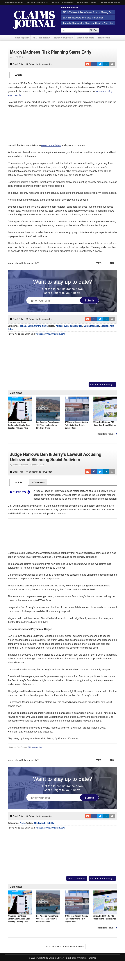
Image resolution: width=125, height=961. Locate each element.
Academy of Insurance (63, 2)
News (23, 822)
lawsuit (42, 822)
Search (94, 30)
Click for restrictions (35, 747)
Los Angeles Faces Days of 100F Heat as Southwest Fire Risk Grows (48, 425)
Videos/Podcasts (85, 37)
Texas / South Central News (34, 325)
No (112, 263)
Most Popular (22, 37)
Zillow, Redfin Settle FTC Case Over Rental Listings (104, 423)
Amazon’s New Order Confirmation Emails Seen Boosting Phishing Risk (19, 425)
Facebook (94, 64)
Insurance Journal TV (37, 2)
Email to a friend (88, 64)
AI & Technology (41, 37)
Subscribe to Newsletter (40, 64)
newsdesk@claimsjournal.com (50, 333)
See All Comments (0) (102, 384)
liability (50, 822)
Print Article (112, 64)
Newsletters (104, 37)
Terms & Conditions (79, 957)
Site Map (92, 957)
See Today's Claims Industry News (65, 946)
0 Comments (38, 482)
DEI (35, 822)
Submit (89, 300)
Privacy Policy (64, 957)
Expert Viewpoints (63, 37)
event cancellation (51, 145)
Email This (17, 64)
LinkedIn (106, 64)
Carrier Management (110, 2)
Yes (99, 263)
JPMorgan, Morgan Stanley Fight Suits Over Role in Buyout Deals (76, 425)
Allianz (59, 325)
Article (18, 74)
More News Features (107, 433)
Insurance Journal (14, 2)
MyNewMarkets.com (86, 2)
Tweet (100, 64)
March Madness (91, 325)
